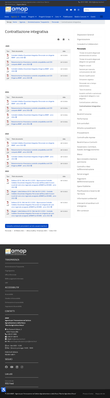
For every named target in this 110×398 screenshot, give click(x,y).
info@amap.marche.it (97, 2)
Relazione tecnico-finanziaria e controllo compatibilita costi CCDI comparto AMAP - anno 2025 (31, 63)
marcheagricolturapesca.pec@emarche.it (23, 341)
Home (7, 16)
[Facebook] (67, 10)
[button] (100, 34)
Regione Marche (21, 4)
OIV (80, 110)
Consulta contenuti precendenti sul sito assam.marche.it (26, 226)
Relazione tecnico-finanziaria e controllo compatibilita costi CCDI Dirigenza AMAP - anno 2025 (31, 76)
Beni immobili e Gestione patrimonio (87, 160)
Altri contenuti (83, 210)
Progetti (31, 16)
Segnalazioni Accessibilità (13, 306)
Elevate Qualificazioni (87, 75)
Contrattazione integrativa (89, 106)
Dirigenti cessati (85, 65)
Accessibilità (9, 294)
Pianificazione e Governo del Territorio (88, 192)
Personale (81, 48)
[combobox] (94, 10)
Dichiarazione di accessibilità (14, 302)
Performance (82, 118)
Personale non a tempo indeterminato (87, 84)
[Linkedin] (75, 10)
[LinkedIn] (63, 39)
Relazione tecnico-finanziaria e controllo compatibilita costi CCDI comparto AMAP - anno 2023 (31, 151)
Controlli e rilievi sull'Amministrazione (85, 168)
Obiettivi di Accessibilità (12, 298)
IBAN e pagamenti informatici (14, 278)
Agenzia (14, 16)
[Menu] (101, 16)
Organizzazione (83, 39)
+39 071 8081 (84, 2)
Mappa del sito (100, 394)
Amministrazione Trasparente (14, 266)
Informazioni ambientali (87, 198)
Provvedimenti (83, 132)
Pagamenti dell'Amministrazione (85, 180)
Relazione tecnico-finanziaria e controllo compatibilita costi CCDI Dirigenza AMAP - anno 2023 (31, 164)
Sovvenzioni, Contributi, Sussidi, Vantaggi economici (88, 148)
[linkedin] (17, 367)
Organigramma (10, 271)
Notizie (7, 23)
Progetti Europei (45, 16)
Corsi (57, 16)
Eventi (93, 16)
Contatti (15, 23)
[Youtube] (71, 10)
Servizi (23, 16)
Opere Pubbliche (83, 186)
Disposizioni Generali (85, 34)
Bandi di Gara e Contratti (87, 142)
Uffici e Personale (10, 274)
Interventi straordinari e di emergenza (88, 204)
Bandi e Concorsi (80, 16)
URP (6, 283)
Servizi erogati (83, 174)
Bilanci (79, 154)
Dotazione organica (86, 79)
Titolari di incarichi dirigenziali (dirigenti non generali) (89, 60)
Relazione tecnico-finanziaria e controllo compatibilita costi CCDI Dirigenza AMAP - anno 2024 (31, 123)
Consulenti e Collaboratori (87, 44)
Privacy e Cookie (88, 394)
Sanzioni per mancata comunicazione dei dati (87, 70)
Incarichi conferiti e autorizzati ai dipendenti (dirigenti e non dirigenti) (90, 96)
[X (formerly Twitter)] (69, 39)
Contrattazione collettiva (88, 102)
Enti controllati (83, 123)
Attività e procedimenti (86, 128)
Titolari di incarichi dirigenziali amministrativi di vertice (89, 54)
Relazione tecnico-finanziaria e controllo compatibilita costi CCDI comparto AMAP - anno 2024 (31, 109)
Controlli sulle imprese (86, 137)
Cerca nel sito (9, 381)
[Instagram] (78, 10)
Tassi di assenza (85, 89)
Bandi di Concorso (84, 114)
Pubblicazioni (67, 16)
